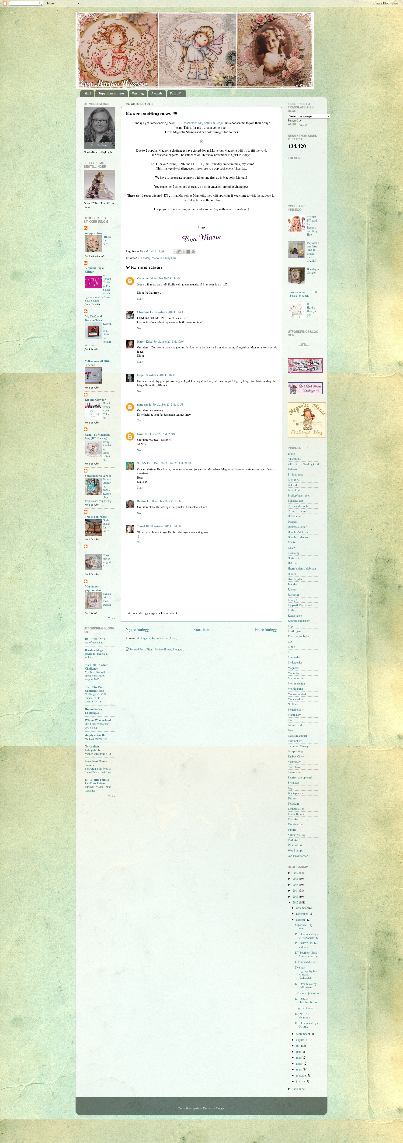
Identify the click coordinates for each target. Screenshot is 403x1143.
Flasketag (293, 553)
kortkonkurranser (298, 856)
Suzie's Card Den (148, 463)
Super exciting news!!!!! (303, 926)
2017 (296, 873)
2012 (296, 902)
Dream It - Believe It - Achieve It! (97, 655)
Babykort (293, 469)
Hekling (292, 563)
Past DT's (176, 93)
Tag (290, 788)
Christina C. (145, 312)
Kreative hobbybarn (299, 636)
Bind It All (294, 480)
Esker (291, 548)
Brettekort (294, 490)
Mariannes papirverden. (93, 588)
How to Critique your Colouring (107, 410)
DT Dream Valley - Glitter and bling (306, 936)
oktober (301, 920)
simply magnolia (95, 735)
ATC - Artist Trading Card (303, 464)
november (302, 914)
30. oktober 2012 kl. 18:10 (160, 375)
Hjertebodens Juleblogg (302, 568)
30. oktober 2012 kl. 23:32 (166, 501)
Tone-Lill (143, 526)
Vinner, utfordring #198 (98, 753)
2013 (296, 897)
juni (299, 1052)
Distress (293, 522)
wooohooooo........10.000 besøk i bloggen (304, 294)
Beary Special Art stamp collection (107, 451)
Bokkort (292, 485)
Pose (290, 730)
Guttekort (293, 558)
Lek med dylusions (306, 962)
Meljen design (296, 683)
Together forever (304, 1008)
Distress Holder (297, 527)
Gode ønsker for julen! (106, 525)
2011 (296, 1089)
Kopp (291, 626)
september (302, 1034)
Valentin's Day (296, 835)
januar (300, 1081)
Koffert (292, 610)
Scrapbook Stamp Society (96, 763)
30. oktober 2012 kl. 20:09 (160, 434)
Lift (290, 652)
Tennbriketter (296, 809)
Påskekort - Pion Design (107, 599)
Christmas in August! (107, 560)
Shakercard (294, 762)
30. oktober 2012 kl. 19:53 (168, 404)
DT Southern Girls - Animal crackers (307, 954)
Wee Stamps (295, 850)
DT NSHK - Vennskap (302, 1015)
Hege (140, 375)
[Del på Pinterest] (193, 252)
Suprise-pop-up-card (300, 777)
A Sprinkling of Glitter (94, 270)
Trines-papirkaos (96, 516)
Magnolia (293, 668)
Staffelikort (295, 767)
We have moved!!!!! (96, 738)
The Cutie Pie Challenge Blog (94, 689)
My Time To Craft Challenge (96, 667)
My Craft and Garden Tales (93, 318)
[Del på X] (184, 252)
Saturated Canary (298, 746)
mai (299, 1058)
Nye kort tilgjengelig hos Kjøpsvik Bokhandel (306, 973)
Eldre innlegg (266, 629)
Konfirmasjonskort (299, 621)
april (299, 1064)
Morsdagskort (296, 699)
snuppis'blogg (93, 233)
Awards (156, 93)
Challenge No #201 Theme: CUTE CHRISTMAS (95, 697)
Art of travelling (94, 642)
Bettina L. (143, 501)
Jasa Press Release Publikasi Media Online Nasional (98, 786)
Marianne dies (296, 678)
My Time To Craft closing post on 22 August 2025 (95, 675)
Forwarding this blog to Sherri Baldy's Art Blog (98, 770)
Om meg (138, 93)
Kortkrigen (294, 631)
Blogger (220, 1108)
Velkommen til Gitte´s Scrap (97, 363)
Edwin (291, 542)
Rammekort (295, 741)
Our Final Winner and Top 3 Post (97, 725)
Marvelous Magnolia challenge (204, 123)
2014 (296, 891)
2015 (296, 885)
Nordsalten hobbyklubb (92, 748)
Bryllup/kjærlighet (299, 495)
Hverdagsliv (295, 579)
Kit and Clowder (95, 399)
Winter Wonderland (98, 720)
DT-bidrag (144, 258)
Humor (292, 574)
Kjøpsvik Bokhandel (300, 605)
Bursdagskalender (313, 270)
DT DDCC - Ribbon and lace (306, 945)
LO (290, 642)
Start (87, 93)
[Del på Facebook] (188, 252)
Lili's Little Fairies (97, 780)
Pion (290, 720)
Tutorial (292, 830)
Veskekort (294, 840)
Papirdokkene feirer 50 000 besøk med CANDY (313, 252)
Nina (140, 434)
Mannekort (294, 673)
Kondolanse (295, 616)
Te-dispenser (295, 793)
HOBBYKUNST (95, 639)
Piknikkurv (294, 715)
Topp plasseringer (111, 93)
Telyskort (293, 804)
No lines (293, 704)
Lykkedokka (295, 662)
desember (302, 908)
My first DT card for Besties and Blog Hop (312, 225)
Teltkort (292, 798)
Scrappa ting (295, 751)
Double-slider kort (298, 537)
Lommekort (295, 657)
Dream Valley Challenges (93, 711)
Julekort (292, 589)
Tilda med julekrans (307, 993)
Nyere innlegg (137, 629)
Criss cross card (297, 511)
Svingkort (293, 783)
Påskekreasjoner (297, 736)
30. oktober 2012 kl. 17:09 (169, 342)
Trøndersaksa (295, 824)
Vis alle (111, 618)
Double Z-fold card (299, 532)
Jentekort (293, 584)
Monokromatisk (297, 694)
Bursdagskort (295, 501)
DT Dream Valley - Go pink (306, 1024)
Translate (302, 125)
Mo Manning (295, 689)
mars (299, 1069)
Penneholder (295, 710)
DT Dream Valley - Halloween (306, 985)
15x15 (291, 454)
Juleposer (293, 595)
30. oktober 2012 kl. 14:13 (169, 312)
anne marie (144, 404)
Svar (139, 299)
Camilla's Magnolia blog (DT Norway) (97, 436)
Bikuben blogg (94, 650)
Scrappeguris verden (98, 475)
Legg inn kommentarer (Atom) (159, 638)
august (300, 1040)
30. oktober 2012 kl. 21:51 (176, 463)
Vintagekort (295, 845)
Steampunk (294, 772)
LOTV (292, 647)
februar (300, 1075)
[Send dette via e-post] (175, 252)
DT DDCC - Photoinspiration (306, 1000)
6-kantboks (294, 459)
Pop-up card (295, 725)
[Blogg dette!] (179, 252)
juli (298, 1046)
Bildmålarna (295, 474)
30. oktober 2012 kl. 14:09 (165, 278)
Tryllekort (294, 819)
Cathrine (143, 278)
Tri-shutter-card (297, 814)
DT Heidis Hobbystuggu (312, 309)
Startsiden (202, 629)
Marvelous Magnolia (164, 258)
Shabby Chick (296, 756)
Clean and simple (298, 506)
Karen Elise (144, 341)
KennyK (293, 600)
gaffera (197, 1108)
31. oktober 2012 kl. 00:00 (165, 526)
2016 (296, 879)
